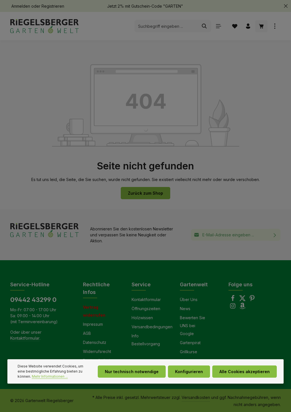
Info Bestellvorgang (146, 339)
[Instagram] (233, 307)
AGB (87, 333)
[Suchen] (204, 26)
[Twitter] (243, 299)
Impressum (93, 324)
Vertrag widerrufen (94, 311)
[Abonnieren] (274, 235)
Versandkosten (196, 397)
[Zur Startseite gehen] (44, 26)
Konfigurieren (189, 371)
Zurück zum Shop (145, 193)
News (185, 308)
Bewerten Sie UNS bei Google (192, 325)
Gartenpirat (190, 342)
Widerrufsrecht (97, 351)
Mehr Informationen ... (50, 376)
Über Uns (189, 299)
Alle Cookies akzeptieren (244, 371)
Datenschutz (94, 342)
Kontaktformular (25, 338)
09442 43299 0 (33, 299)
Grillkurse (188, 351)
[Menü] (218, 26)
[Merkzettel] (234, 26)
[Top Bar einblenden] (275, 26)
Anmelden (20, 6)
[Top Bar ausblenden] (286, 6)
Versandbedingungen (152, 326)
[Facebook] (233, 299)
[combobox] (166, 26)
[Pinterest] (252, 299)
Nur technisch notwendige (132, 371)
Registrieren (52, 6)
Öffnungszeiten (146, 308)
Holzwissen (142, 317)
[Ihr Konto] (248, 26)
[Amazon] (242, 307)
